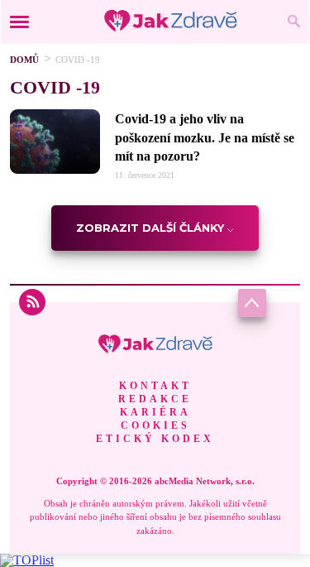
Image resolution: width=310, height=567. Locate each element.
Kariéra (155, 412)
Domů (24, 60)
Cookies (155, 425)
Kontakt (155, 386)
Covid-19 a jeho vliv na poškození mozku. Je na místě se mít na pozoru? (204, 137)
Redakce (155, 399)
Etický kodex (155, 438)
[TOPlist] (27, 560)
